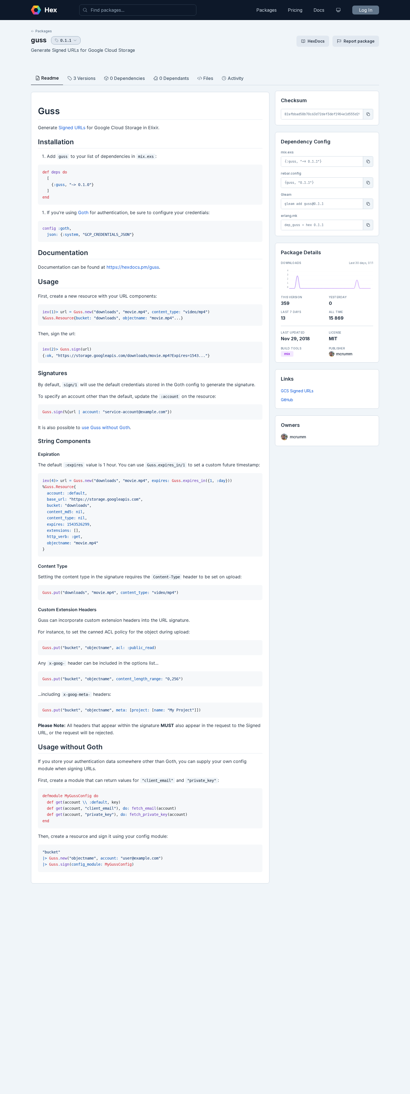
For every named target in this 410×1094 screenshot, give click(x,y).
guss (39, 40)
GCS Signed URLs (297, 390)
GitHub (287, 399)
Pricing (295, 10)
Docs (318, 10)
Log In (365, 10)
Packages (266, 10)
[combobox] (137, 10)
